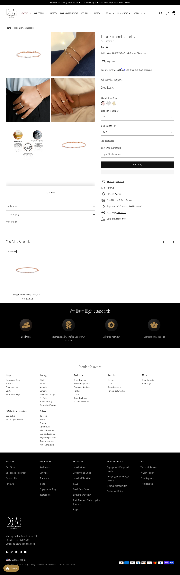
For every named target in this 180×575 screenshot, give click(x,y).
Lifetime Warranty (82, 494)
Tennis (42, 419)
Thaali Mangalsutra (47, 441)
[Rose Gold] (103, 103)
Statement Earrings (47, 394)
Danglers (43, 391)
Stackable (9, 383)
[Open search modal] (161, 13)
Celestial (43, 423)
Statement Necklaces (82, 387)
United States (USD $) (17, 560)
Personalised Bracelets (116, 391)
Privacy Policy (147, 472)
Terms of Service (148, 467)
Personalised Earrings (48, 405)
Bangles (111, 380)
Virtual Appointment (115, 181)
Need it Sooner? (135, 206)
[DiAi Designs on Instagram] (12, 552)
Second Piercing (46, 401)
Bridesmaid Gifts (115, 491)
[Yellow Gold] (114, 103)
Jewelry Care (79, 467)
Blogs (75, 509)
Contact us (121, 212)
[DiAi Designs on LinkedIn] (16, 552)
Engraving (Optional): (111, 147)
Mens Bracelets (148, 380)
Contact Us (11, 478)
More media (50, 192)
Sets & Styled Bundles (14, 419)
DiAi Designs (25, 564)
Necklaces (78, 375)
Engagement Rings (13, 380)
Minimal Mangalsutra (81, 383)
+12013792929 (21, 539)
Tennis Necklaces (80, 398)
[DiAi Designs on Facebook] (7, 552)
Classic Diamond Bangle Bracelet (27, 294)
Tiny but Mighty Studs (48, 437)
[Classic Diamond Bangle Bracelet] (27, 270)
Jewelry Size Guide (82, 472)
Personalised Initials (81, 401)
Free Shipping (147, 478)
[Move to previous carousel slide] (165, 242)
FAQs (75, 483)
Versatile (43, 387)
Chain (110, 383)
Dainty (8, 391)
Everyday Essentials (47, 434)
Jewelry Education (82, 478)
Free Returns (146, 483)
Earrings (43, 375)
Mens (144, 375)
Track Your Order (81, 489)
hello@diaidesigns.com (24, 543)
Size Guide (109, 140)
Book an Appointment (16, 472)
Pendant (77, 391)
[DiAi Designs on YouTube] (25, 552)
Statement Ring (12, 387)
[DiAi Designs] (11, 13)
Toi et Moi (43, 416)
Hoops (42, 383)
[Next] (144, 13)
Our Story (10, 467)
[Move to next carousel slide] (171, 241)
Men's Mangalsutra (47, 444)
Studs (42, 380)
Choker (76, 394)
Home (8, 27)
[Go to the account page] (166, 13)
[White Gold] (108, 103)
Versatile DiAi (45, 426)
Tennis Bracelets (114, 387)
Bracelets (112, 375)
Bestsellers (45, 494)
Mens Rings (146, 383)
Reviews (110, 187)
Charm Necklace (80, 380)
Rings (8, 375)
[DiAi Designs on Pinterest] (21, 552)
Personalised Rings (13, 394)
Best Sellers (10, 416)
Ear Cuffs (43, 398)
